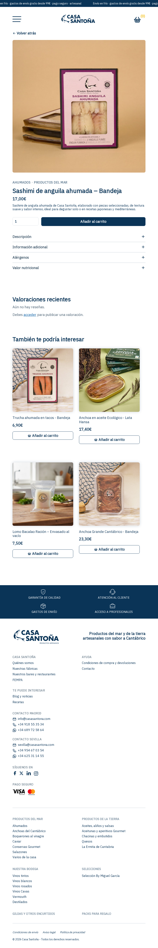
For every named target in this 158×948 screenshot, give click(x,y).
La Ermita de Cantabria (98, 847)
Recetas (18, 702)
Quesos (87, 841)
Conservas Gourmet (26, 847)
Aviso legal (49, 932)
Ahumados (20, 826)
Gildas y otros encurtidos (34, 914)
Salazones (20, 852)
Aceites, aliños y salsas (98, 826)
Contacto (88, 668)
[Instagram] (35, 774)
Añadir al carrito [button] (45, 435)
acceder (30, 314)
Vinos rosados (22, 886)
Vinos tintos (21, 876)
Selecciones (91, 869)
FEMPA (18, 680)
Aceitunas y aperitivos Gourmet (103, 831)
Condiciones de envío (25, 932)
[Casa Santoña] (36, 635)
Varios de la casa (24, 857)
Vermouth (19, 897)
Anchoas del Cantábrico (29, 831)
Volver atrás (26, 33)
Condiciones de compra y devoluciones (109, 663)
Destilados (20, 902)
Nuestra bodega (25, 869)
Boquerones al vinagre (28, 836)
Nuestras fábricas (25, 668)
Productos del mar (28, 819)
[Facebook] (15, 774)
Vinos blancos (22, 881)
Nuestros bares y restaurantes (34, 674)
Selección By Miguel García (101, 876)
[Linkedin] (28, 774)
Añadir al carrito (93, 221)
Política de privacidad (72, 932)
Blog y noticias (23, 696)
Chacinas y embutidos (97, 836)
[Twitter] (21, 774)
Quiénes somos (23, 663)
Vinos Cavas (21, 891)
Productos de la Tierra (100, 819)
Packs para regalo (96, 914)
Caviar (17, 841)
